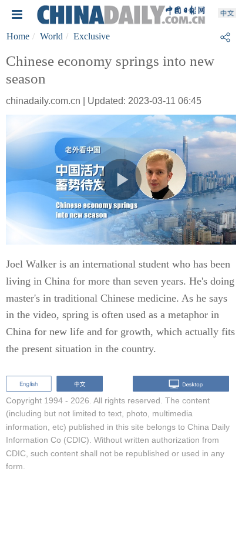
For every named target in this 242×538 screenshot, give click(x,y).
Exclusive (91, 36)
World (51, 36)
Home (17, 36)
